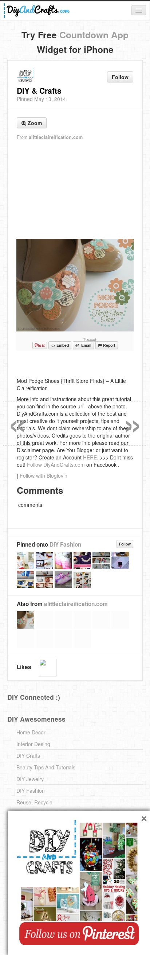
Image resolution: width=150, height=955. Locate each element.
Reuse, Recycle (34, 802)
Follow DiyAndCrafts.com (56, 464)
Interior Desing (33, 744)
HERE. (90, 457)
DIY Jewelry (30, 779)
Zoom (34, 123)
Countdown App (94, 34)
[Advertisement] (75, 190)
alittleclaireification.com (56, 137)
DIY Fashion (65, 544)
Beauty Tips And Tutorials (45, 767)
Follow (120, 77)
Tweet (89, 339)
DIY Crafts (28, 755)
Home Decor (31, 732)
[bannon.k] (47, 667)
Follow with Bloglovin (43, 475)
